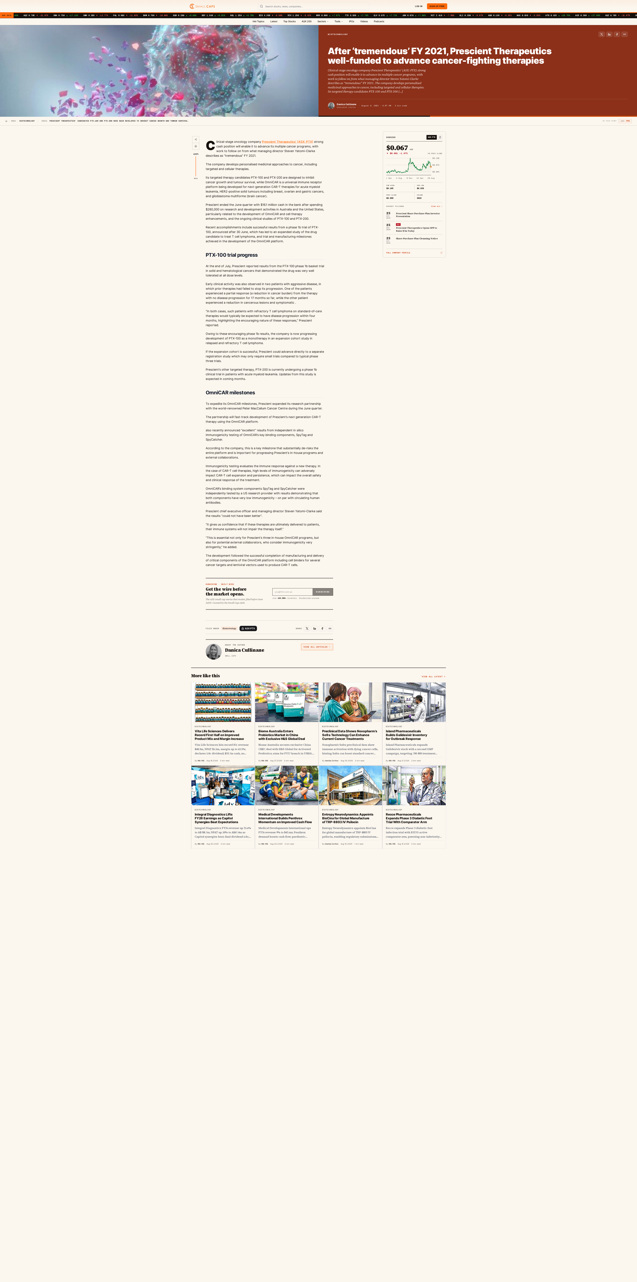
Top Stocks (289, 21)
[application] (414, 168)
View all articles (316, 647)
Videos (364, 21)
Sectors (322, 21)
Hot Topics (258, 21)
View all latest (432, 676)
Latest (273, 21)
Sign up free (437, 6)
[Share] (195, 139)
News (13, 121)
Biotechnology (229, 628)
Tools (337, 21)
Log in (418, 6)
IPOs (351, 21)
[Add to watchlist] (440, 137)
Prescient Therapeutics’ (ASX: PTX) (287, 141)
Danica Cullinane (346, 104)
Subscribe (323, 592)
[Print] (195, 146)
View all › (436, 206)
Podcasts (379, 21)
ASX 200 (307, 21)
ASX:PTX (250, 628)
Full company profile (398, 253)
